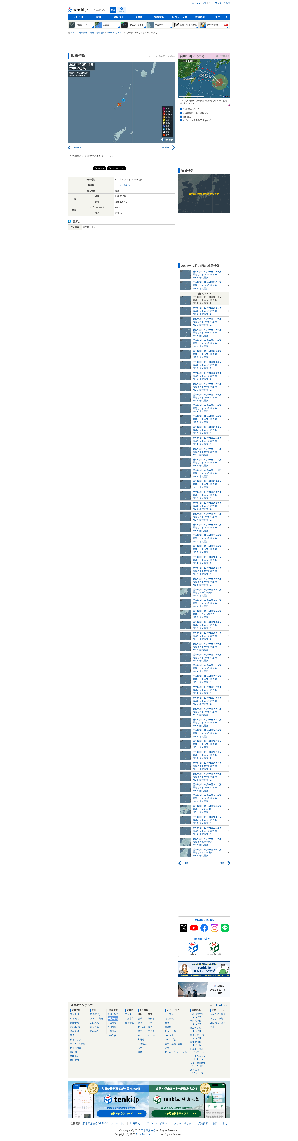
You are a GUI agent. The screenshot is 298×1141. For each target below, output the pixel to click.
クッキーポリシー (184, 1123)
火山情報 (112, 1027)
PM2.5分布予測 (77, 1043)
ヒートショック (197, 1057)
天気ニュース (220, 17)
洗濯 (140, 1018)
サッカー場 (170, 1031)
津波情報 (112, 1022)
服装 (140, 1022)
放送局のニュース (219, 1022)
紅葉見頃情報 (197, 1050)
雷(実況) (94, 1031)
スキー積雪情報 (197, 1064)
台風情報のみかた (191, 109)
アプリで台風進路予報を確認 (197, 120)
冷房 (150, 1027)
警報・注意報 (114, 1014)
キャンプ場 (170, 1039)
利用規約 (135, 1123)
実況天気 (94, 1022)
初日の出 (197, 1071)
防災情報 (119, 17)
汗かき (151, 1018)
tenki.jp (78, 10)
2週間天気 (75, 1027)
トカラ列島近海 (122, 185)
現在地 (121, 11)
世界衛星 (129, 1022)
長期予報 (74, 1031)
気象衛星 (129, 1018)
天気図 (139, 17)
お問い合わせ (220, 1123)
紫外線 (141, 1039)
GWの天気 (196, 1029)
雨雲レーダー (76, 1035)
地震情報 (113, 1018)
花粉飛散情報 (196, 1015)
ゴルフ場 (169, 1035)
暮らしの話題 (216, 1018)
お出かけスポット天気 (176, 1052)
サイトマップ (215, 3)
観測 (98, 17)
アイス (151, 1031)
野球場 (168, 1027)
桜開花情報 (196, 1022)
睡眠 (140, 1052)
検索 (113, 10)
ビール (151, 1035)
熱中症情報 (196, 1043)
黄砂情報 (74, 1060)
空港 (167, 1022)
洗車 (140, 1048)
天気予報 (78, 17)
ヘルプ (227, 3)
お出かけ (142, 1027)
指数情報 (159, 17)
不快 (150, 1022)
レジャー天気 (179, 17)
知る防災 (187, 116)
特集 (212, 1026)
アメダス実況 (96, 1018)
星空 (140, 1031)
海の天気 (169, 1018)
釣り (167, 1048)
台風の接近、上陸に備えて (196, 113)
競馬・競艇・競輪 (173, 1043)
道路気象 (74, 1056)
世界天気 (74, 1018)
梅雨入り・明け (197, 1036)
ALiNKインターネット (110, 1123)
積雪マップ (75, 1039)
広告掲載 (203, 1123)
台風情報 (112, 1031)
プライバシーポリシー (156, 1123)
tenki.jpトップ (199, 3)
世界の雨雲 (75, 1048)
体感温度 (142, 1043)
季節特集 (200, 17)
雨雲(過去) (95, 1014)
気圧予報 (74, 1022)
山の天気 (169, 1014)
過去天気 (94, 1027)
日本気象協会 (90, 1123)
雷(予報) (74, 1052)
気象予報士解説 (218, 1014)
